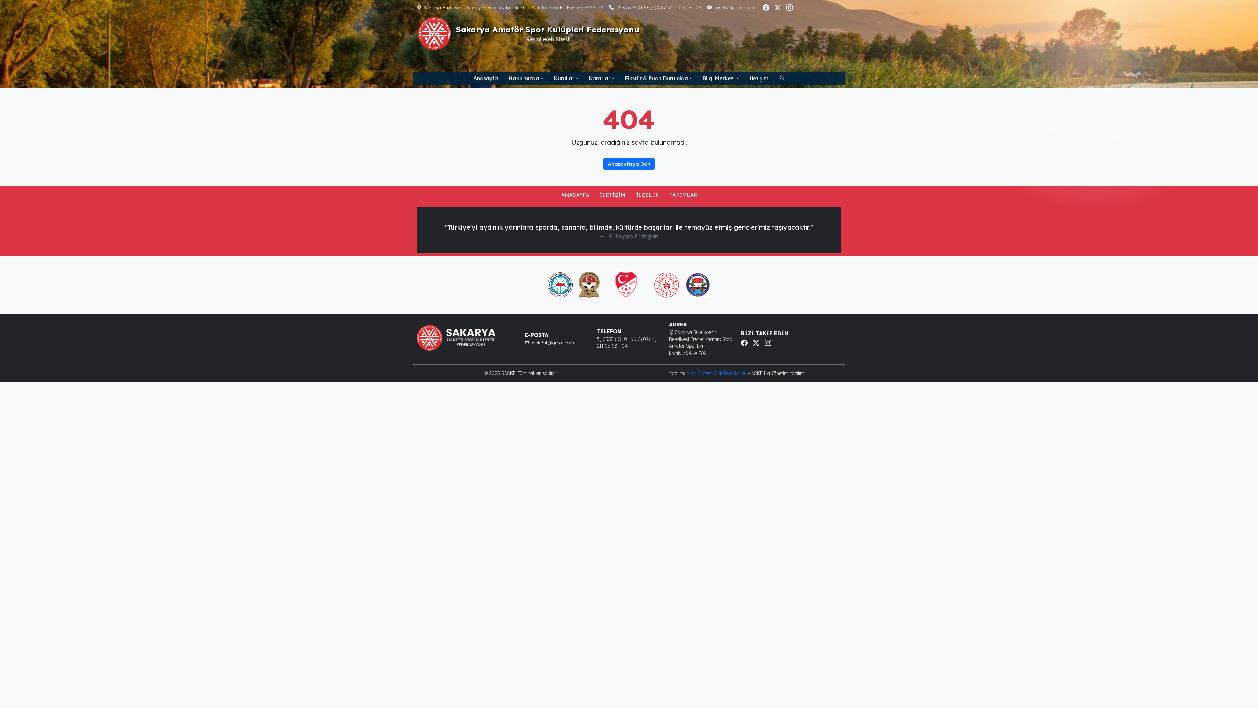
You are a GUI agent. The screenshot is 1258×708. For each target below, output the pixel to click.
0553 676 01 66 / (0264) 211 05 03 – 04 (659, 7)
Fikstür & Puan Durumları (656, 78)
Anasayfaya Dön (629, 164)
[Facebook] (766, 7)
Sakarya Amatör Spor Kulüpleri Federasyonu (547, 29)
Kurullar (564, 78)
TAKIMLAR (683, 195)
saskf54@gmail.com (735, 7)
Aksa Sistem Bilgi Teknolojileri (717, 373)
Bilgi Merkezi (718, 78)
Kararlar (599, 78)
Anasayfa (485, 78)
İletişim (758, 78)
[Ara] (781, 77)
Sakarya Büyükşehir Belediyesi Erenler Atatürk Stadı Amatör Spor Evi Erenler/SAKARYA (514, 7)
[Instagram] (789, 7)
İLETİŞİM (612, 195)
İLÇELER (647, 195)
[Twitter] (777, 7)
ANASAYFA (575, 195)
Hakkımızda (523, 78)
